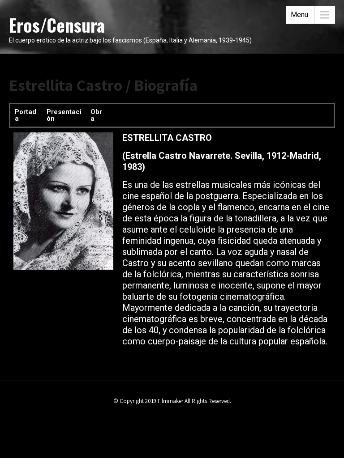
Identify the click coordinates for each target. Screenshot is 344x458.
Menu (299, 14)
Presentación (64, 115)
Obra (96, 115)
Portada (25, 115)
